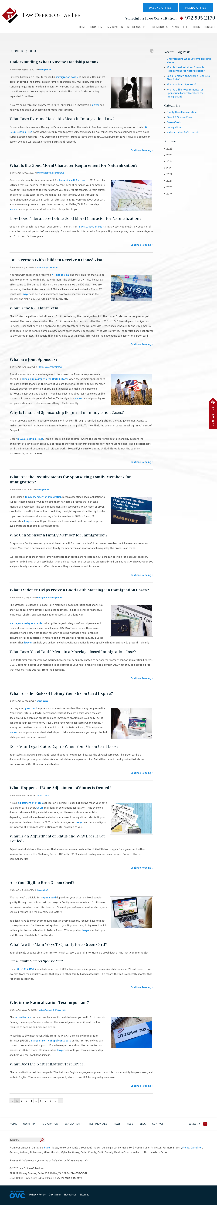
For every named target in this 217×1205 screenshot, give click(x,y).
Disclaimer (55, 1194)
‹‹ (12, 1101)
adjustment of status (30, 803)
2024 (168, 161)
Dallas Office (160, 8)
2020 (168, 187)
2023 (168, 168)
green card (30, 708)
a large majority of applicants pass (51, 1040)
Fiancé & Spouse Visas (47, 267)
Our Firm (96, 27)
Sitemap (84, 1194)
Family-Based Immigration (50, 367)
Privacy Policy (37, 1194)
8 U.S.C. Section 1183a (30, 439)
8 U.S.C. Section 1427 (91, 226)
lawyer (95, 105)
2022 (168, 174)
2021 (168, 181)
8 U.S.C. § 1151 (25, 969)
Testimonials (158, 27)
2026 (168, 149)
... (55, 1101)
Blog (196, 27)
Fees (186, 27)
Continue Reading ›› (141, 150)
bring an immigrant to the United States (45, 379)
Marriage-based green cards (26, 623)
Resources (70, 1194)
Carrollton (196, 1147)
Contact (209, 27)
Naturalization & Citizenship (50, 173)
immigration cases (67, 77)
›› (60, 1101)
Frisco (185, 1147)
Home (82, 27)
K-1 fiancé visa (60, 275)
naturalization (23, 1017)
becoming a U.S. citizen (72, 180)
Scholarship (136, 27)
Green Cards (42, 701)
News (175, 27)
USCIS (40, 808)
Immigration (115, 27)
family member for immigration (43, 497)
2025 (168, 155)
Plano (47, 1147)
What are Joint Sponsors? (181, 84)
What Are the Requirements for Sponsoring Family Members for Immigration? (185, 93)
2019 (168, 193)
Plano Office (196, 8)
